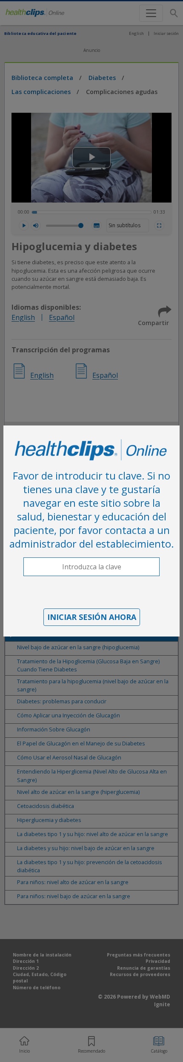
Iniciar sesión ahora (91, 617)
